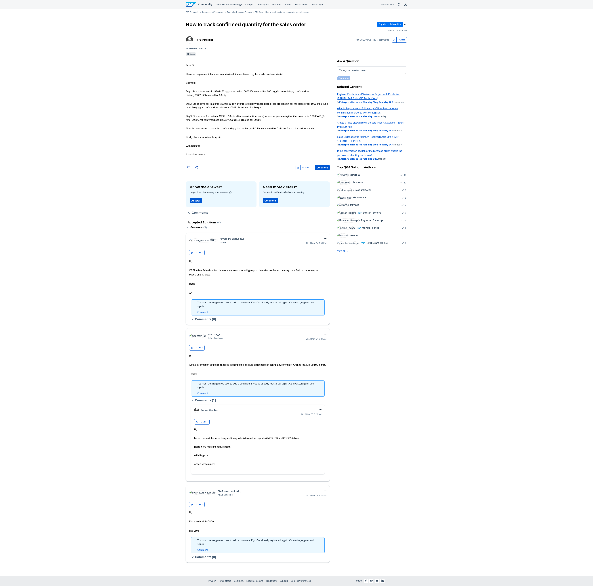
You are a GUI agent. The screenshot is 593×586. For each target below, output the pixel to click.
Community (205, 4)
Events (288, 4)
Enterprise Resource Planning (239, 12)
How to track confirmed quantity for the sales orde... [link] (287, 12)
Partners (276, 4)
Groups (249, 4)
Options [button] (405, 24)
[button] (394, 40)
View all (341, 251)
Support (284, 581)
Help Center (301, 4)
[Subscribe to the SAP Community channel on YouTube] (377, 581)
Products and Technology (229, 4)
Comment (322, 167)
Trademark (271, 581)
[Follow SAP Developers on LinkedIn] (382, 581)
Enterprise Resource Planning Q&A (358, 116)
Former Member (204, 40)
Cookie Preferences (301, 581)
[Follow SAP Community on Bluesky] (371, 581)
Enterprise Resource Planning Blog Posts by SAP (366, 102)
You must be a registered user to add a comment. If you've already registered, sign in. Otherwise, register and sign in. (255, 304)
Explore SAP (387, 4)
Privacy (212, 581)
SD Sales (191, 54)
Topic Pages (317, 4)
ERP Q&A (259, 12)
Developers (263, 4)
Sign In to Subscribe (390, 24)
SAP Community (193, 12)
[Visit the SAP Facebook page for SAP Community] (366, 581)
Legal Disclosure (254, 581)
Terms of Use (224, 581)
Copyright (239, 581)
